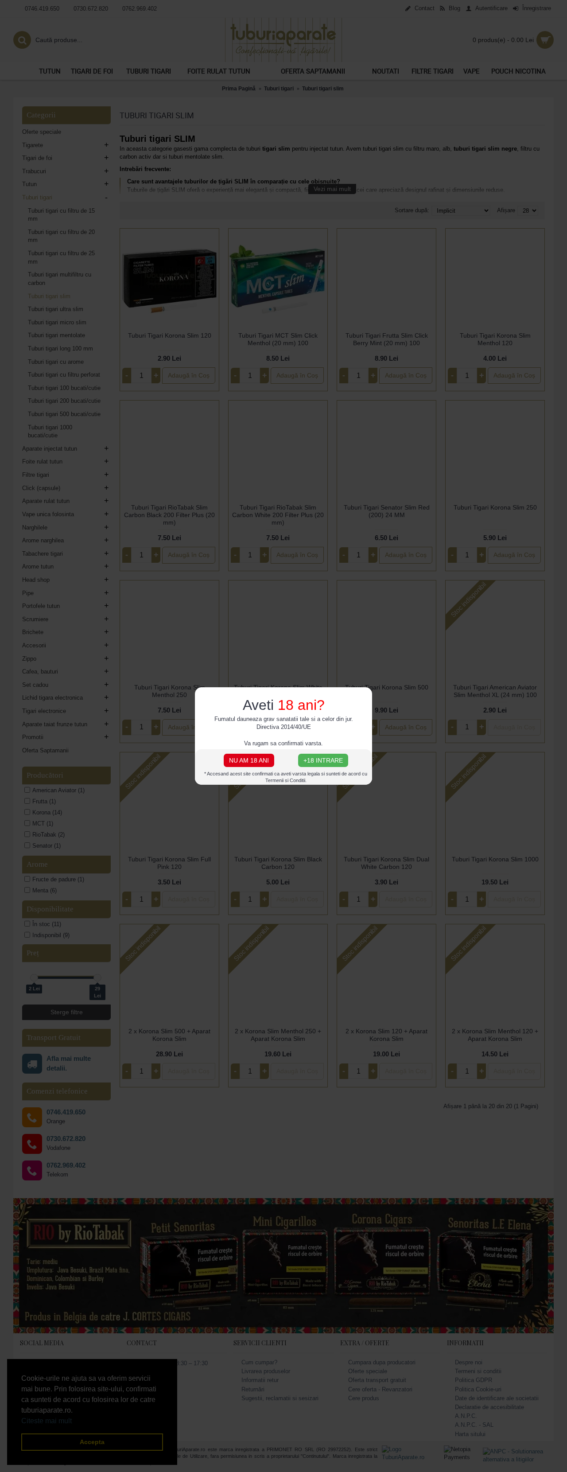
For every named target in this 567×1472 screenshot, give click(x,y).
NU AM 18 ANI (249, 760)
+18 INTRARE (323, 760)
